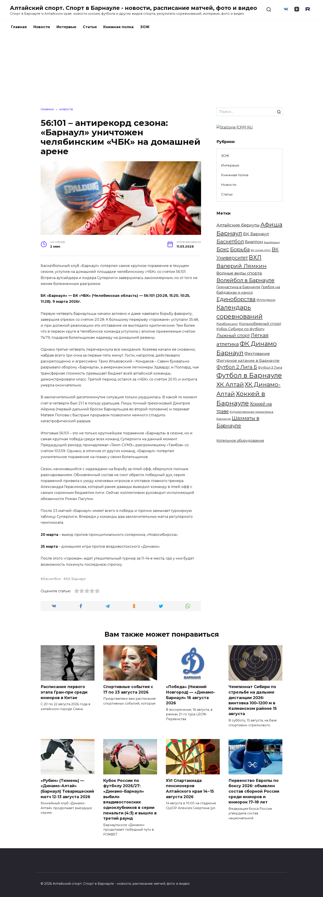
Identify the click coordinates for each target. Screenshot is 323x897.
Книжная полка (118, 27)
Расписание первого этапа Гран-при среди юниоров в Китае (64, 692)
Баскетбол (52, 579)
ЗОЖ (144, 27)
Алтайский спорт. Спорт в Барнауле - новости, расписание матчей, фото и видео (133, 8)
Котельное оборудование (240, 441)
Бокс (222, 249)
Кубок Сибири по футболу (240, 329)
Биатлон (254, 241)
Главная (19, 27)
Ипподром (265, 300)
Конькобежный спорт (260, 323)
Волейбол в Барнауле (245, 280)
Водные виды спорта (239, 273)
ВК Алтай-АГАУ (261, 250)
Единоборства (236, 299)
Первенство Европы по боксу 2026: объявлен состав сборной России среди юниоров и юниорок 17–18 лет (254, 791)
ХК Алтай (230, 384)
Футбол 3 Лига (270, 368)
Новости (41, 27)
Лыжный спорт (233, 335)
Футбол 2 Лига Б (236, 367)
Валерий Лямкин (241, 266)
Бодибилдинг (272, 242)
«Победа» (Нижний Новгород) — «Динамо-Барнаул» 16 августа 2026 (190, 694)
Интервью (66, 27)
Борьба (240, 249)
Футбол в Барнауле (249, 375)
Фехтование (257, 353)
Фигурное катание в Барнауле (247, 360)
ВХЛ (255, 257)
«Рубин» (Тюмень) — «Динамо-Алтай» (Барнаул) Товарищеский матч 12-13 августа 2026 (67, 788)
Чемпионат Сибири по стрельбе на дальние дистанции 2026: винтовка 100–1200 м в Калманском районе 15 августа (253, 700)
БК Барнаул (76, 579)
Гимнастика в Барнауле (238, 287)
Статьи (90, 27)
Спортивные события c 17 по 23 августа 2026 (128, 689)
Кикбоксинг (227, 324)
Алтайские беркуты (237, 225)
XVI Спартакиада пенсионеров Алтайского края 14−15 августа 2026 (190, 788)
